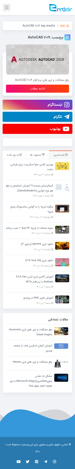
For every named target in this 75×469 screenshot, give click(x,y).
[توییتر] (27, 461)
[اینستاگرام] (54, 461)
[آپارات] (36, 461)
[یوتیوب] (18, 461)
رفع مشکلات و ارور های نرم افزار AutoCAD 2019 (42, 80)
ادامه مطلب (37, 88)
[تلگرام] (45, 461)
